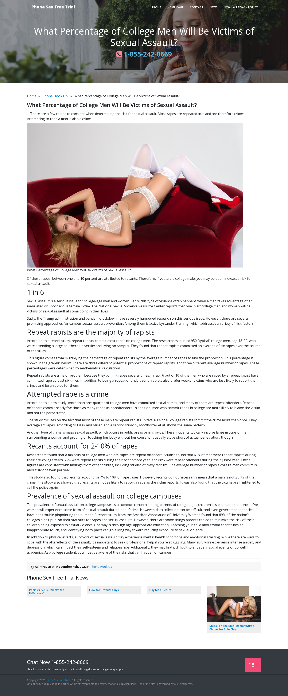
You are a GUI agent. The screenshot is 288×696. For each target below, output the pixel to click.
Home (31, 96)
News (214, 7)
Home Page (176, 7)
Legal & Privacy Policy (241, 7)
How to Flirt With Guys (104, 590)
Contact (196, 7)
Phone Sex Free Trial (53, 7)
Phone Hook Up (55, 96)
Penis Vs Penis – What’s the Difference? (46, 591)
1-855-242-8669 (147, 53)
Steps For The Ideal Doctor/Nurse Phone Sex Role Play (231, 627)
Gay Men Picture (160, 590)
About (156, 7)
